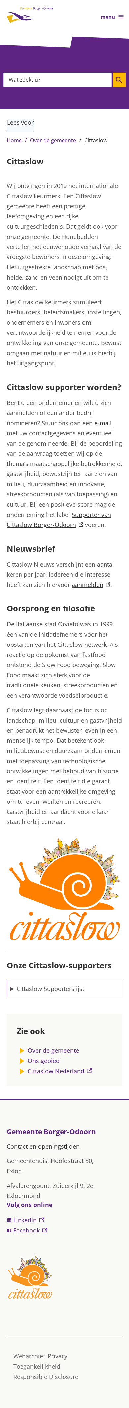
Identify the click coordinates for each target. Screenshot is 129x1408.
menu (108, 16)
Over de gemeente (53, 140)
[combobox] (57, 80)
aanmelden (91, 585)
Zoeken (119, 80)
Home (14, 140)
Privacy (57, 1356)
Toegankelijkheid (36, 1366)
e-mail (103, 423)
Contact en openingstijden (43, 1146)
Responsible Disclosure (45, 1377)
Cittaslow (95, 140)
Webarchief (29, 1356)
